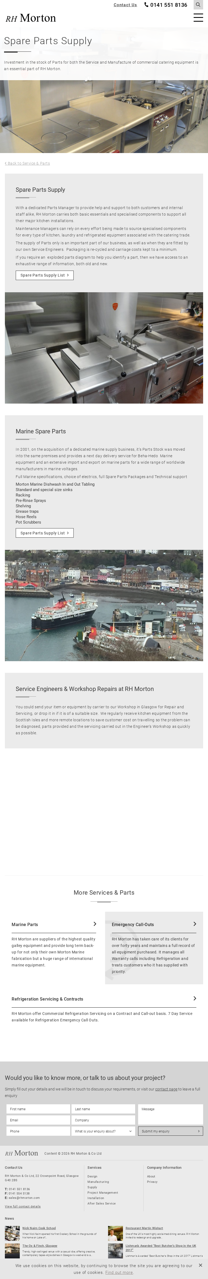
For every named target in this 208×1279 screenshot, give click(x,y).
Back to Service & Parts (29, 163)
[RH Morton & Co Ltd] (31, 18)
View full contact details (23, 1206)
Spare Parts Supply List (43, 275)
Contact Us (125, 4)
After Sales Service (101, 1203)
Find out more (119, 1272)
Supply (92, 1187)
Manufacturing (98, 1182)
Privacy (152, 1182)
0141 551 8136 (168, 5)
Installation (95, 1198)
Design (92, 1176)
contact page (166, 1089)
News (9, 1218)
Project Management (102, 1192)
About (151, 1176)
